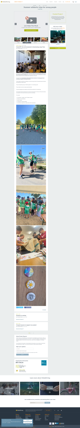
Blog (63, 1)
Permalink (44, 309)
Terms (58, 426)
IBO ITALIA (40, 9)
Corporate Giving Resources (58, 417)
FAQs (45, 418)
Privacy (53, 426)
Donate (18, 1)
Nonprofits (51, 1)
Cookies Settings (28, 424)
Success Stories (57, 419)
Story (18, 42)
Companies (55, 1)
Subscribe (47, 402)
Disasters (60, 1)
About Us (47, 414)
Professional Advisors (19, 418)
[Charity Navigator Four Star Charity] (50, 424)
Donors (17, 414)
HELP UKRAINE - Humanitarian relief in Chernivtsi (57, 44)
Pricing (60, 426)
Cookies (56, 426)
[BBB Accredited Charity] (57, 423)
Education (34, 5)
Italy (39, 5)
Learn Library (58, 414)
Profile (21, 367)
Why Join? (26, 417)
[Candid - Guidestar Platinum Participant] (53, 424)
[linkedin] (61, 410)
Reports (26, 42)
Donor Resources (57, 418)
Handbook (26, 418)
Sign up (22, 354)
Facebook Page (21, 366)
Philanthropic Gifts (18, 417)
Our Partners (37, 417)
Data (63, 426)
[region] (17, 423)
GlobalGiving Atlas (37, 419)
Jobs (45, 417)
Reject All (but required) (27, 422)
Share (44, 42)
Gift (68, 1)
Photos (35, 42)
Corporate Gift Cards (38, 418)
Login (76, 1)
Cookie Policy (9, 422)
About (47, 1)
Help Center (48, 410)
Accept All (27, 420)
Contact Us (46, 419)
